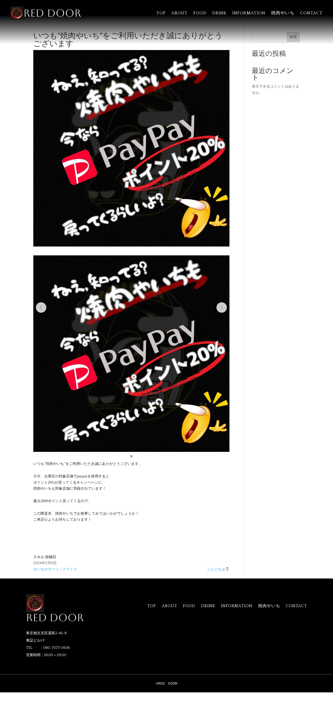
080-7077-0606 (56, 648)
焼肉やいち (282, 13)
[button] (131, 456)
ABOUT (179, 13)
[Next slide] (221, 307)
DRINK (219, 13)
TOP (161, 13)
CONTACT (311, 13)
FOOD (200, 13)
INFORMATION (248, 13)
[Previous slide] (41, 307)
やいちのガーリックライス (55, 569)
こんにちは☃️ (218, 569)
